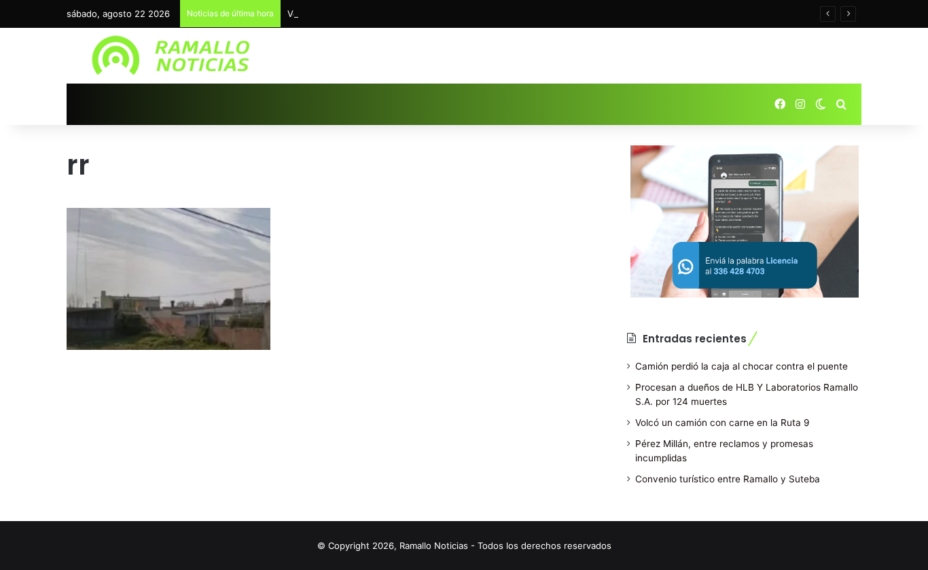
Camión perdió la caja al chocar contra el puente (741, 366)
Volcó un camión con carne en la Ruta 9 (722, 422)
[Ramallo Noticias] (175, 56)
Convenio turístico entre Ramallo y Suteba (727, 479)
